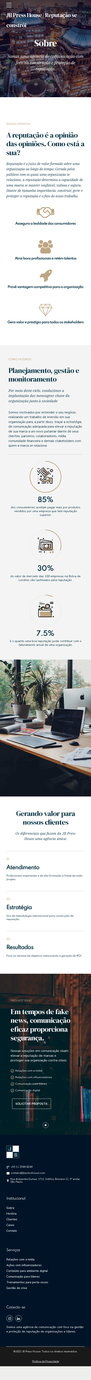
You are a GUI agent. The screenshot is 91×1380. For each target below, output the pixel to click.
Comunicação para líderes (23, 1277)
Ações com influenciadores (24, 1265)
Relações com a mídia (20, 1259)
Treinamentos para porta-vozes (27, 1282)
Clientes (11, 1219)
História (11, 1214)
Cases (10, 1225)
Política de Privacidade (45, 1361)
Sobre (10, 1208)
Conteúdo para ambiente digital (27, 1271)
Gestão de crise (16, 1288)
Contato (11, 1231)
